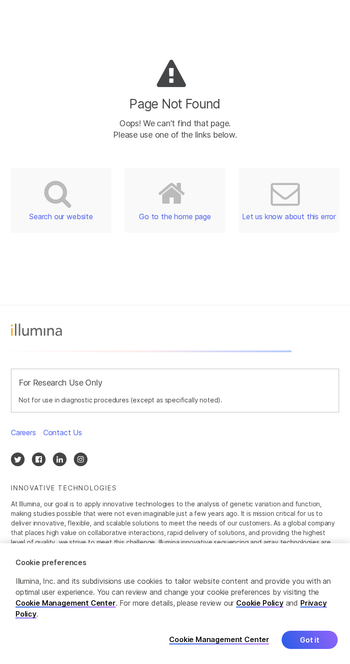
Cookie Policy (259, 602)
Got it (309, 639)
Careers (23, 432)
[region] (175, 603)
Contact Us (62, 432)
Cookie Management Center (65, 602)
